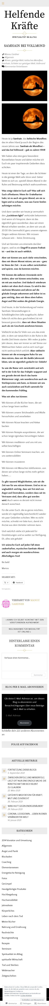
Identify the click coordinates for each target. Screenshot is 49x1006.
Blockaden (7, 856)
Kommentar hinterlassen (16, 66)
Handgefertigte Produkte (14, 889)
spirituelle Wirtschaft (12, 959)
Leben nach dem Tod (12, 916)
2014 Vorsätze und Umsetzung (17, 840)
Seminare (6, 948)
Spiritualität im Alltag (12, 954)
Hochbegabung (9, 894)
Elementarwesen (10, 867)
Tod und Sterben (10, 965)
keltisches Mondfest (33, 60)
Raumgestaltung (10, 938)
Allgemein (9, 57)
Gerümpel (7, 883)
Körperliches (8, 910)
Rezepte (6, 943)
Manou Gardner (12, 54)
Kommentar (38, 675)
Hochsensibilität (9, 900)
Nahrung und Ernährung (14, 927)
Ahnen (8, 60)
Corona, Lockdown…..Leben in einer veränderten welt (27, 815)
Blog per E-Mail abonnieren (24, 687)
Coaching (6, 862)
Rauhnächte (8, 932)
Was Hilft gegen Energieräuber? (25, 806)
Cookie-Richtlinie (26, 995)
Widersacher (8, 970)
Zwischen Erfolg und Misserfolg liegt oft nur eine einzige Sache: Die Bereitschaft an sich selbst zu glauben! (27, 782)
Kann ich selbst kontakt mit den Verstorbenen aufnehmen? (25, 621)
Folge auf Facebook (24, 744)
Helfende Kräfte (24, 20)
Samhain (6, 63)
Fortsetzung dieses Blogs (22, 770)
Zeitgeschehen (9, 976)
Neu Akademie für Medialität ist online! (24, 630)
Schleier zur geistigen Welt (23, 63)
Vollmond (40, 63)
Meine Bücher (8, 921)
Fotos (4, 878)
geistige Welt (18, 60)
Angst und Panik (10, 851)
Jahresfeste (7, 905)
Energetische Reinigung (13, 873)
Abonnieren (24, 723)
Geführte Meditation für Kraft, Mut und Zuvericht (25, 797)
